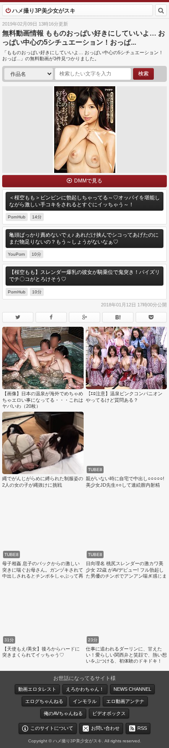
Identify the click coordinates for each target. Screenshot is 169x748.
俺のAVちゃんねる (63, 713)
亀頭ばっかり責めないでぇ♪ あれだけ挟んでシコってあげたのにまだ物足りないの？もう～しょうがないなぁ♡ (84, 238)
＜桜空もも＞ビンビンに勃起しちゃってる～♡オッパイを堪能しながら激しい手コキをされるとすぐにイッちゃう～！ (84, 201)
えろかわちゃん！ (85, 689)
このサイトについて (51, 728)
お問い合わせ (105, 728)
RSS (142, 728)
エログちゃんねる (44, 701)
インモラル (85, 701)
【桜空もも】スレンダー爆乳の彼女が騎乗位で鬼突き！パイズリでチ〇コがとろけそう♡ (84, 275)
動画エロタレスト (37, 689)
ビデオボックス (109, 713)
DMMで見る (88, 181)
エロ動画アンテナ (125, 701)
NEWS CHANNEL (132, 689)
